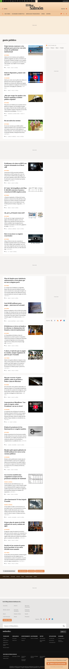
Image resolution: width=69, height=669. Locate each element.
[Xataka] (1, 1)
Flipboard (61, 14)
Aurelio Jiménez (12, 136)
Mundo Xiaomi (6, 647)
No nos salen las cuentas (12, 121)
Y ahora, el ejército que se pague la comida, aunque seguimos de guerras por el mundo (15, 353)
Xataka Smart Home (6, 645)
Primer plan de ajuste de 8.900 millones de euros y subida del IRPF (14, 524)
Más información (44, 667)
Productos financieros (27, 610)
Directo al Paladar (34, 638)
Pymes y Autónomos (60, 641)
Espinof (23, 640)
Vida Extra (14, 640)
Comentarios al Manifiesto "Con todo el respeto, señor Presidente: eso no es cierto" (14, 404)
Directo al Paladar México (34, 657)
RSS (58, 320)
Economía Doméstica (16, 610)
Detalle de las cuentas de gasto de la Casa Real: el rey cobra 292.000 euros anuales (14, 547)
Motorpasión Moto (42, 641)
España (48, 13)
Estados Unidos (29, 576)
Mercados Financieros (27, 606)
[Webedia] (7, 631)
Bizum (57, 47)
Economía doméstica (18, 13)
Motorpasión (42, 638)
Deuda (15, 616)
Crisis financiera (6, 616)
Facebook (66, 14)
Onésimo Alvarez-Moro (14, 113)
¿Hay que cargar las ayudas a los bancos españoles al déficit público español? (15, 97)
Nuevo (63, 8)
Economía (7, 78)
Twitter (64, 14)
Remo (8, 67)
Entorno (6, 55)
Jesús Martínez (12, 321)
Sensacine (23, 638)
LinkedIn (64, 320)
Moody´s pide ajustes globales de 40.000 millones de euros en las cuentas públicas (15, 452)
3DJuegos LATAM (16, 656)
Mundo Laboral (8, 481)
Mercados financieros (33, 13)
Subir (62, 631)
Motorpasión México (42, 657)
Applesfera (5, 642)
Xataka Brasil (5, 658)
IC (8, 251)
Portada (32, 571)
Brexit (22, 576)
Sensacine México (23, 657)
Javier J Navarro (12, 444)
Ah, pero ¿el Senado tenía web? (14, 213)
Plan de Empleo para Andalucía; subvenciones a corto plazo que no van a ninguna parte (15, 280)
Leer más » (7, 65)
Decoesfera (51, 640)
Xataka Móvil (5, 640)
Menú (5, 8)
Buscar (64, 626)
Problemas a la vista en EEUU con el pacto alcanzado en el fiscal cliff (15, 165)
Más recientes (23, 571)
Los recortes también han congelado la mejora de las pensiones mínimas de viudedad (15, 476)
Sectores (7, 13)
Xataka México (6, 656)
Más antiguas (40, 571)
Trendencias (51, 638)
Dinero (47, 47)
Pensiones (27, 616)
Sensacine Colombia (23, 660)
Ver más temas (7, 620)
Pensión (62, 47)
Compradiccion (52, 642)
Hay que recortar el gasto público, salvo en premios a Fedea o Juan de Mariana (13, 379)
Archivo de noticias (10, 571)
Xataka (4, 638)
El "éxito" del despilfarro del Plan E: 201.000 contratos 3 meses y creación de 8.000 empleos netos (15, 190)
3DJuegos (14, 638)
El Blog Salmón (34, 7)
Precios (52, 47)
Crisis (43, 13)
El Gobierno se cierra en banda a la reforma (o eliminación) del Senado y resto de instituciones (15, 328)
